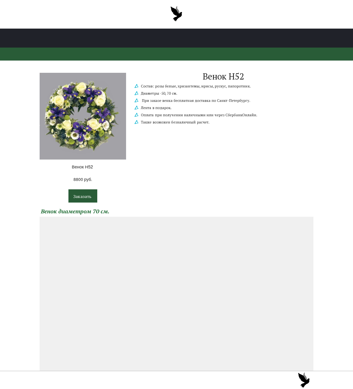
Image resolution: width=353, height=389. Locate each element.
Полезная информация (172, 38)
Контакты (262, 38)
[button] (82, 196)
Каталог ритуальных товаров (86, 38)
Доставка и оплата (224, 38)
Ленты (132, 38)
